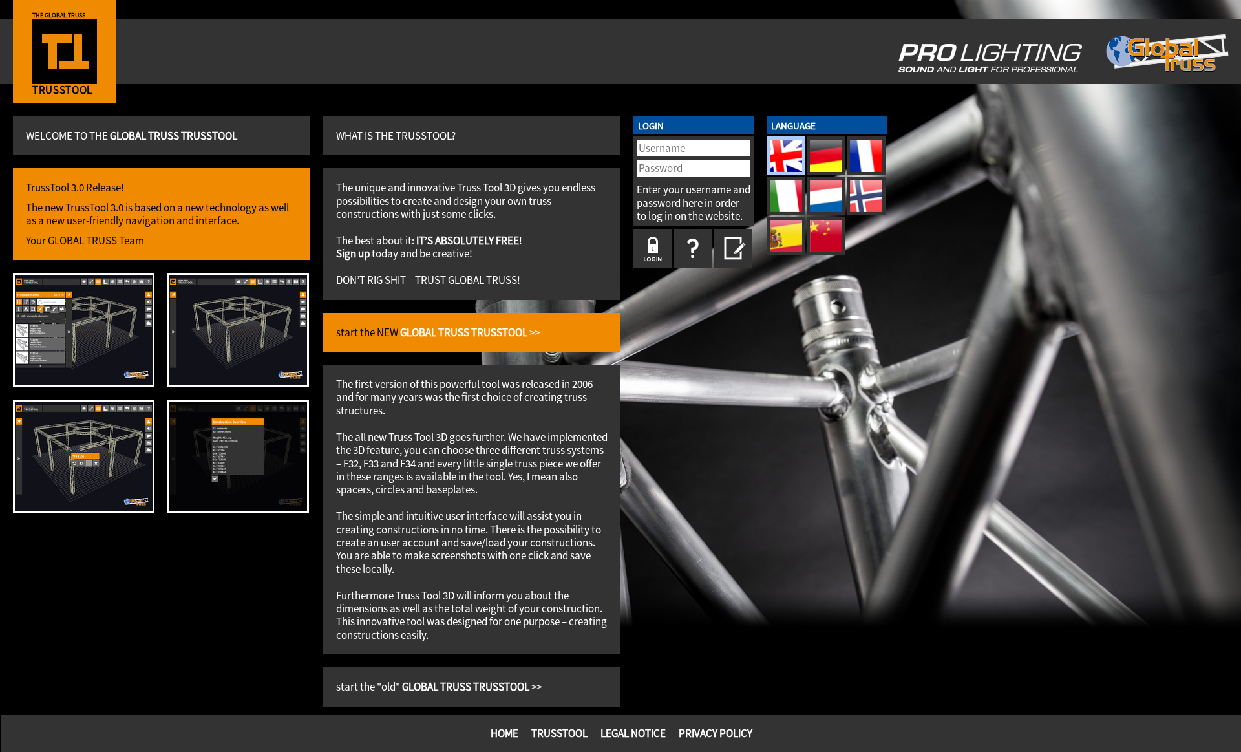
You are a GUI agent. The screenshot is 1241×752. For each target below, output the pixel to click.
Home (504, 733)
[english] (786, 155)
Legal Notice (633, 733)
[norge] (866, 196)
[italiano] (786, 196)
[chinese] (826, 236)
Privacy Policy (715, 733)
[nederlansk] (826, 196)
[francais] (866, 155)
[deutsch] (826, 155)
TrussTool (559, 733)
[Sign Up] (733, 248)
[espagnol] (786, 236)
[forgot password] (693, 248)
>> (470, 332)
